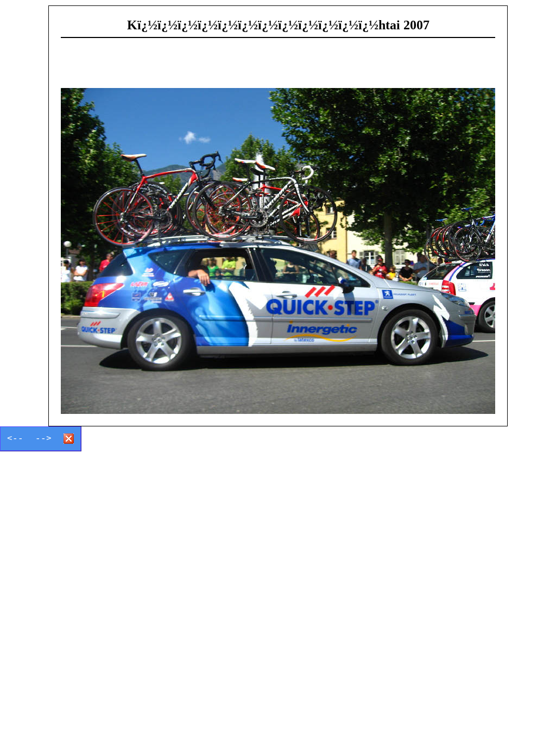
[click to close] (278, 251)
